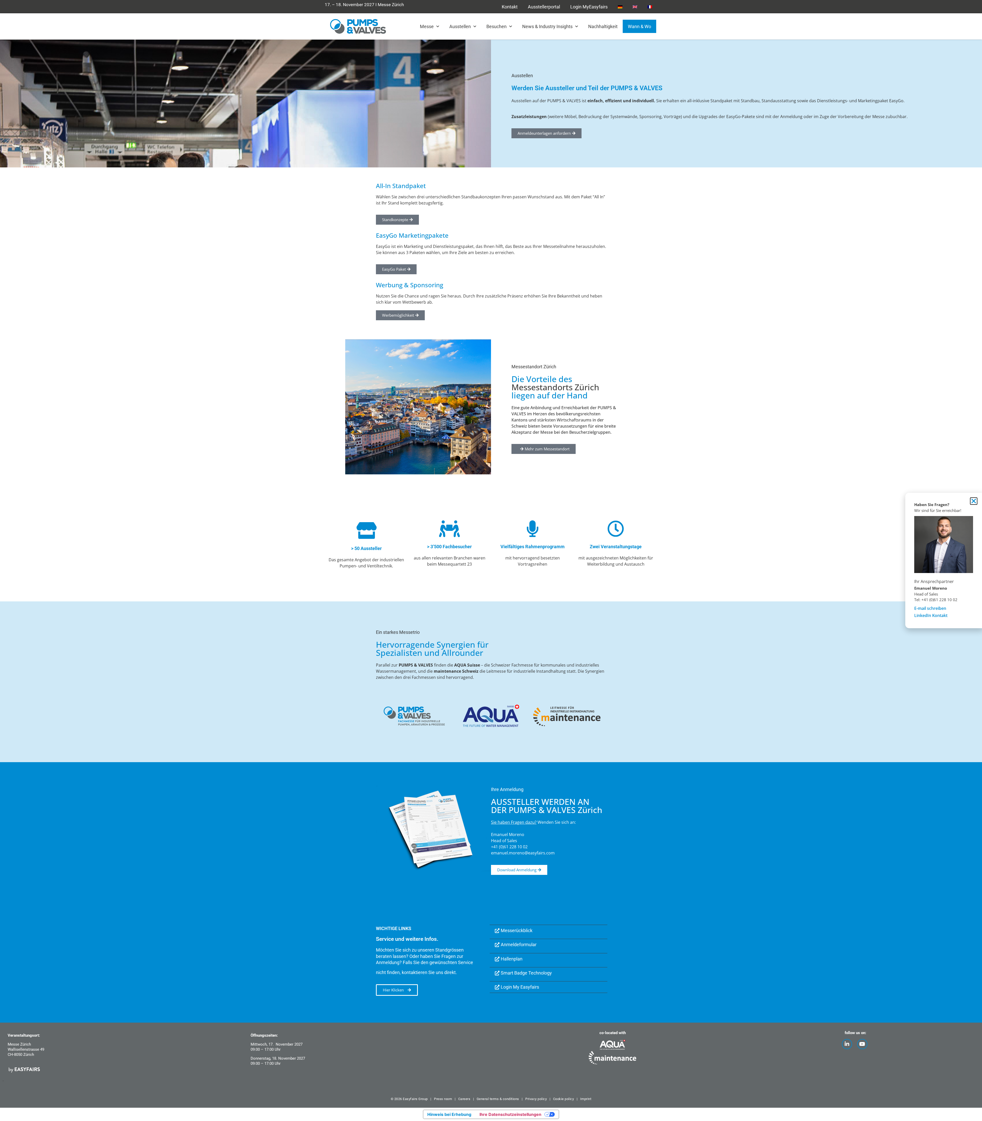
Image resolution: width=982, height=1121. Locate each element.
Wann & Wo (639, 26)
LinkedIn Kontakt (930, 615)
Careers (464, 1099)
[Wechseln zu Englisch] (635, 6)
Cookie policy (563, 1099)
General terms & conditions (498, 1099)
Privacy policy (536, 1099)
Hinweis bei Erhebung (449, 1114)
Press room (442, 1099)
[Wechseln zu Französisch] (649, 6)
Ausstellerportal (544, 6)
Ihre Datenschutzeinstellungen (510, 1114)
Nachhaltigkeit (603, 26)
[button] (543, 449)
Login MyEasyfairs (589, 6)
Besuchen (496, 26)
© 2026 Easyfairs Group (409, 1099)
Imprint (586, 1099)
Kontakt (510, 6)
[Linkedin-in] (847, 1044)
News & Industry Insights (547, 26)
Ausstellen (460, 26)
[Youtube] (862, 1044)
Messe (427, 26)
